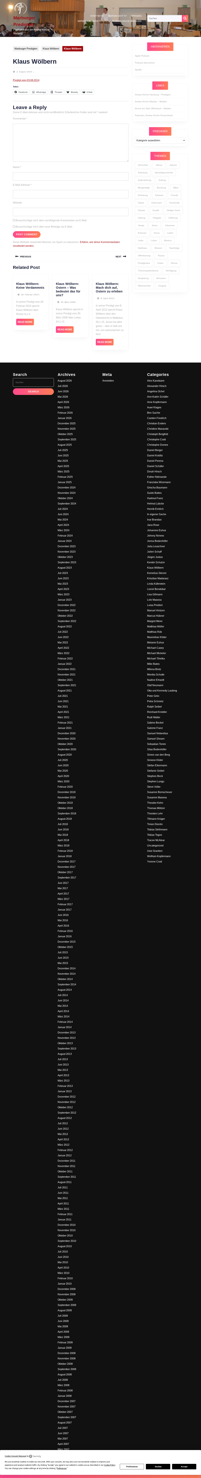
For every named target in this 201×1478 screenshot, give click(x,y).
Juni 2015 (63, 957)
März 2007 (63, 1449)
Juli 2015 (63, 952)
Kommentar (20, 118)
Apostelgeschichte (164, 172)
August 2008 (65, 1374)
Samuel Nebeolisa (157, 733)
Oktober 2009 (65, 1299)
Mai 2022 (63, 642)
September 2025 (67, 439)
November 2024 (67, 493)
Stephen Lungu (155, 781)
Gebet (141, 202)
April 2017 (63, 893)
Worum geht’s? (117, 16)
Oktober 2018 (65, 808)
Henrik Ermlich (155, 509)
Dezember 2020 (67, 733)
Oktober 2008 (65, 1363)
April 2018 (63, 840)
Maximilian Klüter (156, 637)
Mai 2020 (63, 770)
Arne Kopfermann (157, 402)
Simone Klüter (155, 760)
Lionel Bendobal (156, 589)
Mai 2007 (63, 1438)
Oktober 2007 (65, 1412)
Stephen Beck (155, 776)
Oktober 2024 (65, 498)
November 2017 (67, 867)
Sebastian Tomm (156, 744)
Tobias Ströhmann (157, 829)
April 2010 (63, 1267)
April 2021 (63, 712)
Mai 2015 (63, 963)
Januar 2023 (65, 599)
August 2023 (65, 567)
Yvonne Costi (154, 861)
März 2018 (63, 845)
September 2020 (67, 749)
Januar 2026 (65, 418)
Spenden (136, 16)
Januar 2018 (65, 856)
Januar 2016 (65, 936)
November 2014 (67, 973)
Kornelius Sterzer (156, 573)
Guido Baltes (154, 493)
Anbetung (142, 172)
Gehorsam (156, 202)
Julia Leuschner (156, 546)
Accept (184, 1467)
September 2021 (67, 685)
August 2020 (65, 754)
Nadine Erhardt (155, 680)
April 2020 (63, 776)
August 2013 (65, 1054)
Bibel (175, 187)
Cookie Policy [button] (109, 1465)
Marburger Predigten (25, 48)
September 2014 (67, 984)
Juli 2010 (63, 1251)
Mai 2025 (63, 461)
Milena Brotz (154, 669)
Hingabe (157, 218)
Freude (174, 195)
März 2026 (63, 407)
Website (17, 202)
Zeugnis (162, 285)
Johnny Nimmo (155, 535)
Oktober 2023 (65, 557)
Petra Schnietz (155, 701)
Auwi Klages (154, 407)
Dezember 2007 (67, 1401)
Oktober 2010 (65, 1235)
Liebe (140, 240)
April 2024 (63, 525)
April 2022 (63, 648)
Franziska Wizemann (159, 482)
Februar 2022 (65, 658)
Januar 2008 (65, 1396)
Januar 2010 (65, 1283)
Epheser (159, 195)
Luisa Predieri (155, 605)
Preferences (132, 1467)
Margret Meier (155, 621)
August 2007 (65, 1422)
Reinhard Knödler (157, 712)
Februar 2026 (65, 412)
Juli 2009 (63, 1315)
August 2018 (65, 818)
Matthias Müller (155, 626)
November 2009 (67, 1294)
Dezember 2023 (67, 546)
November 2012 (67, 1102)
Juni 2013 (63, 1064)
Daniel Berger (155, 450)
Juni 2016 (63, 915)
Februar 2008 (65, 1390)
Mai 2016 (63, 920)
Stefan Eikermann (157, 765)
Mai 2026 (63, 396)
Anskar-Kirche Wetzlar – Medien (151, 101)
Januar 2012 (65, 1155)
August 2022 (65, 626)
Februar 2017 (65, 904)
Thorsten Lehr (155, 813)
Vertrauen (161, 278)
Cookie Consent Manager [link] (15, 1456)
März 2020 (63, 781)
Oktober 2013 (65, 1043)
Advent (173, 165)
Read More (26, 322)
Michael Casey (155, 648)
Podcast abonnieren (145, 62)
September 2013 (67, 1048)
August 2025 (65, 444)
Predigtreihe (144, 263)
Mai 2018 (63, 835)
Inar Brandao (154, 519)
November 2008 (67, 1358)
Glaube (141, 210)
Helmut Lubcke (155, 503)
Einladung (143, 195)
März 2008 (63, 1385)
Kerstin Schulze (156, 562)
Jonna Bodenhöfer (157, 541)
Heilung (141, 218)
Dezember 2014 (67, 968)
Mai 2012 (63, 1134)
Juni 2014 (63, 1000)
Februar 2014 (65, 1022)
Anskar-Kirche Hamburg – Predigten (153, 94)
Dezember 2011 (66, 1160)
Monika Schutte (155, 674)
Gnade (155, 210)
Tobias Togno (154, 835)
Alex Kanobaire (155, 380)
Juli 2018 (63, 824)
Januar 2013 (65, 1091)
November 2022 (67, 610)
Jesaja (141, 225)
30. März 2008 (68, 302)
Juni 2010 (63, 1257)
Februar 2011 (65, 1214)
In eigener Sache (156, 514)
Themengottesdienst (148, 270)
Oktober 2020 (65, 744)
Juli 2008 (63, 1380)
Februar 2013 (65, 1086)
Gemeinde (174, 202)
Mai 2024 (63, 519)
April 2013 (63, 1075)
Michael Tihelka (156, 658)
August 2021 (65, 690)
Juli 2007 (63, 1428)
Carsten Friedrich (156, 418)
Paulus (161, 255)
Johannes (170, 225)
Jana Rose (153, 525)
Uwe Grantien (155, 851)
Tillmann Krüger (156, 818)
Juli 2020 (63, 760)
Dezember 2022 (67, 605)
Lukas (154, 240)
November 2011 (66, 1166)
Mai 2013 (63, 1070)
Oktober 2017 (65, 872)
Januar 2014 (65, 1027)
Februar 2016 (65, 931)
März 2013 (63, 1080)
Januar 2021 (65, 728)
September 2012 (67, 1112)
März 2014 (63, 1016)
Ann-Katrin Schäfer (157, 396)
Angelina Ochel (155, 391)
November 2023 (67, 551)
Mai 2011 (63, 1198)
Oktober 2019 (65, 802)
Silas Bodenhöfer (156, 749)
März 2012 (63, 1144)
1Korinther (143, 165)
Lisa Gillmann (155, 594)
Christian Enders (156, 423)
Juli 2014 (63, 995)
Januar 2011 (64, 1219)
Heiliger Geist (173, 210)
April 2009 (63, 1331)
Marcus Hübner (155, 615)
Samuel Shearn (156, 738)
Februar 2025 (65, 477)
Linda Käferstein (156, 583)
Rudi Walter (153, 717)
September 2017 (67, 877)
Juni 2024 (63, 514)
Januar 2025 (65, 482)
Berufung (161, 187)
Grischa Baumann (157, 487)
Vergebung (143, 278)
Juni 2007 (63, 1433)
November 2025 (67, 428)
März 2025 (63, 471)
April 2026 (63, 402)
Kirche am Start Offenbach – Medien (153, 108)
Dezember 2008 (67, 1353)
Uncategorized (155, 845)
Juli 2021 (63, 696)
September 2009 (67, 1305)
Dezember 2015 (67, 941)
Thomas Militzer (156, 808)
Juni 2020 (63, 765)
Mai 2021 (63, 706)
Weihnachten (144, 285)
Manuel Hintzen (156, 610)
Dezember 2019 (67, 792)
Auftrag (162, 180)
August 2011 (65, 1182)
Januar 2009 (65, 1347)
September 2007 (67, 1417)
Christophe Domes (157, 444)
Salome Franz (155, 728)
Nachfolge (174, 248)
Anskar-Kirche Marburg (126, 21)
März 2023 (63, 594)
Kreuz (157, 233)
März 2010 (63, 1273)
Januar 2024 (65, 541)
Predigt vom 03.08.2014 (26, 80)
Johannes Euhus (156, 530)
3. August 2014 (24, 72)
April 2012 (63, 1139)
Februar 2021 (65, 722)
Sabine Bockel (155, 722)
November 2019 (67, 797)
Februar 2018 (65, 851)
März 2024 (63, 530)
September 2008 (67, 1369)
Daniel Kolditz (155, 455)
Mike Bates (153, 664)
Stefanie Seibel (155, 770)
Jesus (155, 225)
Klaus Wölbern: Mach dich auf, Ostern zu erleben (109, 287)
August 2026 (65, 380)
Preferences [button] (62, 1468)
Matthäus (142, 248)
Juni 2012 (63, 1128)
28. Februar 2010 (30, 295)
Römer (174, 263)
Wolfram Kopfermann (159, 856)
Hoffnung (173, 218)
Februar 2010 (65, 1278)
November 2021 (67, 674)
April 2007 (63, 1444)
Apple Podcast (142, 56)
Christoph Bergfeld (157, 434)
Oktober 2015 (65, 947)
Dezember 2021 (67, 669)
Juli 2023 (63, 573)
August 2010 (65, 1246)
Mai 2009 (63, 1326)
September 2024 (67, 503)
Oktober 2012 (65, 1107)
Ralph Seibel (154, 706)
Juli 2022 (63, 631)
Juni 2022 (63, 637)
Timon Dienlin (155, 824)
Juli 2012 (63, 1123)
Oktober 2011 (65, 1171)
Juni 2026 (63, 391)
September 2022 (67, 621)
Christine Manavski (157, 428)
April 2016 (63, 925)
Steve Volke (153, 786)
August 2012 (65, 1118)
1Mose (159, 165)
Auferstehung (144, 180)
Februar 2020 (65, 786)
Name (17, 167)
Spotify (138, 69)
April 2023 (63, 589)
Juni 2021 (63, 701)
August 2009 (65, 1310)
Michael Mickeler (156, 653)
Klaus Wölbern (51, 48)
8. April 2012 (107, 298)
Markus (167, 240)
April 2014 (63, 1011)
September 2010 (67, 1241)
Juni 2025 (63, 455)
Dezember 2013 (67, 1032)
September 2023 (67, 562)
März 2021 (63, 717)
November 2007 (67, 1406)
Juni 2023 (63, 578)
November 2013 (67, 1038)
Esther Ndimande (157, 477)
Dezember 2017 (67, 861)
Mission (158, 248)
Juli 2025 (63, 450)
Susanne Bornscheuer (159, 792)
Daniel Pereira (155, 461)
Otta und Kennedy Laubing (162, 690)
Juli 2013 (63, 1059)
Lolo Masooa (154, 599)
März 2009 (63, 1337)
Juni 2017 (63, 883)
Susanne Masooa (157, 797)
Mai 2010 (63, 1262)
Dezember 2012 (67, 1096)
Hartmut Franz (155, 498)
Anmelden (108, 380)
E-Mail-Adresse (22, 185)
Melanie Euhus (155, 642)
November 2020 (67, 738)
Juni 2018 (63, 829)
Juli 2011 (63, 1187)
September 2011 (67, 1176)
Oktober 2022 (65, 615)
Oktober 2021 (65, 680)
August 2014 (65, 989)
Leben (170, 233)
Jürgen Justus (155, 557)
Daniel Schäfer (155, 466)
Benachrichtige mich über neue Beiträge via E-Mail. (44, 226)
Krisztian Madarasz (157, 578)
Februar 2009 (65, 1342)
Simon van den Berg (158, 754)
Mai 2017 (63, 888)
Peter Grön (153, 696)
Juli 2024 (63, 509)
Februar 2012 (65, 1150)
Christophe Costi (156, 439)
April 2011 (63, 1203)
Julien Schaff (154, 551)
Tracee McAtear (156, 840)
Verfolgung (171, 270)
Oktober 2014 (65, 979)
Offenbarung (144, 255)
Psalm (160, 263)
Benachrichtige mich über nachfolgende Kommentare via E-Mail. (51, 220)
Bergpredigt (143, 187)
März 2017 (63, 899)
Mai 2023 (63, 583)
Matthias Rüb (154, 631)
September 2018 (67, 813)
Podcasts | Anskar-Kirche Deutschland (154, 115)
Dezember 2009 (67, 1289)
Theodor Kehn (155, 802)
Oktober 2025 (65, 434)
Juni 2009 (63, 1321)
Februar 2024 (65, 535)
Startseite (97, 16)
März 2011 (63, 1209)
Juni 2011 (63, 1193)
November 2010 (67, 1230)
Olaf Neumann (155, 685)
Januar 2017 (65, 909)
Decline (158, 1467)
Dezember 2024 (67, 487)
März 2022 (63, 653)
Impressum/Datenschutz (93, 21)
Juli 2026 (63, 386)
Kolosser (142, 233)
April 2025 (63, 466)
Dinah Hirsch (154, 471)
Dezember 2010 (67, 1225)
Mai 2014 (63, 1006)
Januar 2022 (65, 664)
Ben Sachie (153, 412)
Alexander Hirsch (156, 386)
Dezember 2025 (67, 423)
